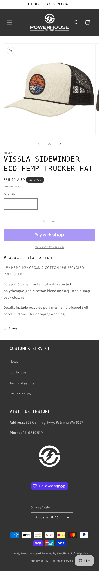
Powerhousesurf (31, 553)
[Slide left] (39, 143)
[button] (9, 22)
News (14, 361)
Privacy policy (39, 560)
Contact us (18, 372)
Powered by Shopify (54, 553)
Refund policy (20, 394)
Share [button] (12, 328)
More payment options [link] (49, 246)
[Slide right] (60, 143)
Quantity (10, 194)
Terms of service (22, 383)
